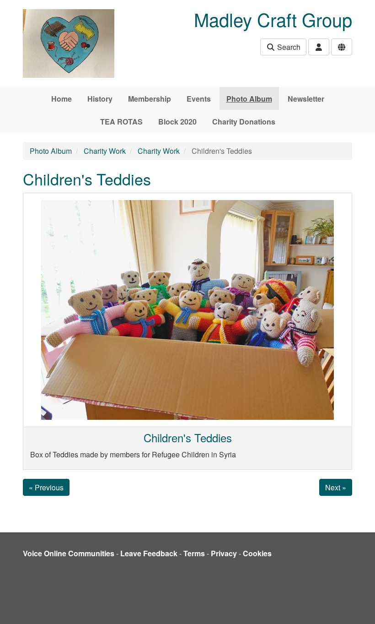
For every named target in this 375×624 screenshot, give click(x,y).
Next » (335, 487)
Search (287, 47)
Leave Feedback (148, 553)
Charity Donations (243, 121)
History (99, 98)
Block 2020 (177, 121)
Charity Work (105, 151)
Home (61, 98)
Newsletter (306, 98)
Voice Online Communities (68, 553)
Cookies (257, 553)
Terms (194, 553)
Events (199, 98)
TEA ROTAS (121, 121)
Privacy (224, 553)
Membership (149, 98)
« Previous (46, 487)
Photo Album (249, 98)
